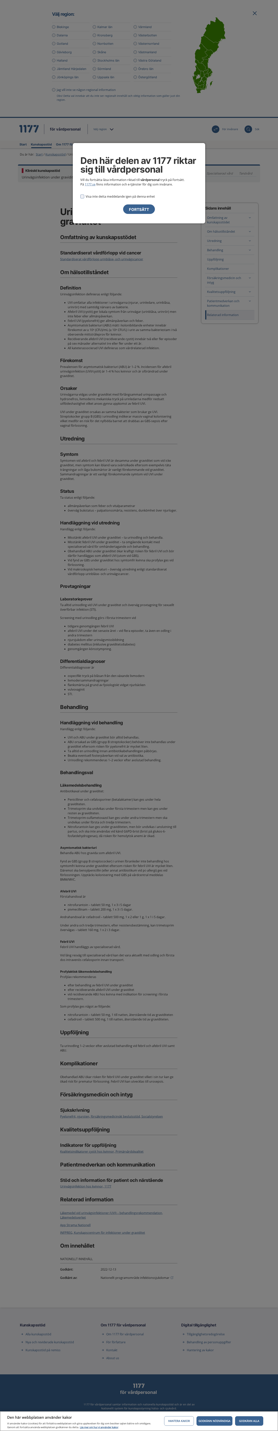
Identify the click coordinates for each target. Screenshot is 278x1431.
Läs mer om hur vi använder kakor (99, 1427)
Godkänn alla (249, 1421)
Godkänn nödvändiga (214, 1421)
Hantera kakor (179, 1421)
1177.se (90, 184)
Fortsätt (139, 209)
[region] (139, 1421)
